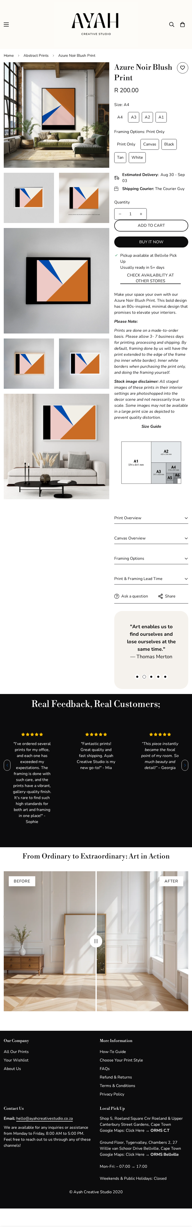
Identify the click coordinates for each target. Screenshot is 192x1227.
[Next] (185, 765)
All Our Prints (16, 1051)
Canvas (149, 144)
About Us (12, 1069)
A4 (120, 117)
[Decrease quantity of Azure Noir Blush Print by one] (120, 214)
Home (9, 55)
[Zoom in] (101, 72)
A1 (161, 117)
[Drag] (96, 941)
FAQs (105, 1069)
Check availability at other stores (150, 278)
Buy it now (151, 242)
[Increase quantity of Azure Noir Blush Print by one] (141, 214)
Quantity (122, 202)
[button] (137, 676)
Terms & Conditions (117, 1085)
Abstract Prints (36, 55)
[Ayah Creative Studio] (96, 24)
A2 (147, 117)
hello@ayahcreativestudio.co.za (44, 1118)
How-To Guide (113, 1051)
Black (169, 144)
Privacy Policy (112, 1094)
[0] (182, 24)
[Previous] (7, 765)
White (137, 157)
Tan (120, 157)
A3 (133, 117)
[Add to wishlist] (182, 68)
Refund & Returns (116, 1077)
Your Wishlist (16, 1060)
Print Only (126, 144)
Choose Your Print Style (121, 1060)
